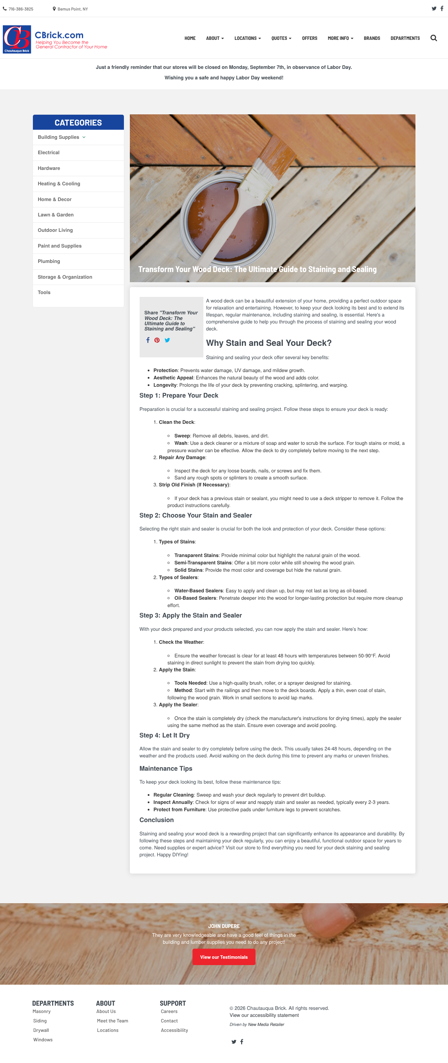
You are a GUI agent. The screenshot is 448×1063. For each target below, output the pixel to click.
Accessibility (174, 1030)
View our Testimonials (224, 957)
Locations (107, 1030)
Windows (42, 1039)
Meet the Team (112, 1020)
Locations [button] (246, 38)
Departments (405, 38)
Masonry (42, 1011)
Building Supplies (59, 137)
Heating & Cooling (59, 183)
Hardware (49, 168)
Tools (44, 292)
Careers (169, 1011)
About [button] (213, 38)
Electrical (48, 152)
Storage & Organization (65, 276)
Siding (40, 1020)
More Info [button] (339, 38)
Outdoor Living (55, 230)
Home (190, 38)
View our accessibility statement (264, 1014)
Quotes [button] (280, 38)
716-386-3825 (21, 9)
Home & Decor (54, 199)
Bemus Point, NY (73, 9)
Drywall (41, 1030)
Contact (169, 1020)
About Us (106, 1011)
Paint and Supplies (60, 245)
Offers (309, 38)
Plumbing (49, 261)
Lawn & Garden (56, 214)
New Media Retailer (266, 1024)
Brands (372, 38)
